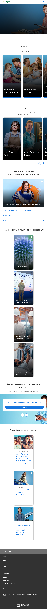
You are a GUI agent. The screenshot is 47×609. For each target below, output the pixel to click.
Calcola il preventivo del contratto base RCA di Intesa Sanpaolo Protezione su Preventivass (23, 530)
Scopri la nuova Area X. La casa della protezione (23, 301)
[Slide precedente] (22, 415)
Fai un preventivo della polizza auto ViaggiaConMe (23, 492)
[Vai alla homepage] (6, 2)
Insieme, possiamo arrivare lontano (21, 373)
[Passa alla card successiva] (43, 37)
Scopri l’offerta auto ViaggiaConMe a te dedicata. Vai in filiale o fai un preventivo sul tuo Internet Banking (23, 458)
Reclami (4, 556)
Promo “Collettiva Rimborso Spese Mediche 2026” (23, 403)
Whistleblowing (6, 580)
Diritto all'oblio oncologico (8, 563)
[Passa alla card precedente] (40, 37)
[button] (20, 96)
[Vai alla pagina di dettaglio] (43, 210)
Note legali (5, 566)
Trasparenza (5, 570)
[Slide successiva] (26, 415)
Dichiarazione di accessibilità (9, 583)
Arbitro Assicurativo (7, 573)
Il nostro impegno (21, 267)
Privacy (4, 559)
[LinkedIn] (10, 551)
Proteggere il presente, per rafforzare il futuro (23, 338)
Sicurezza (5, 576)
